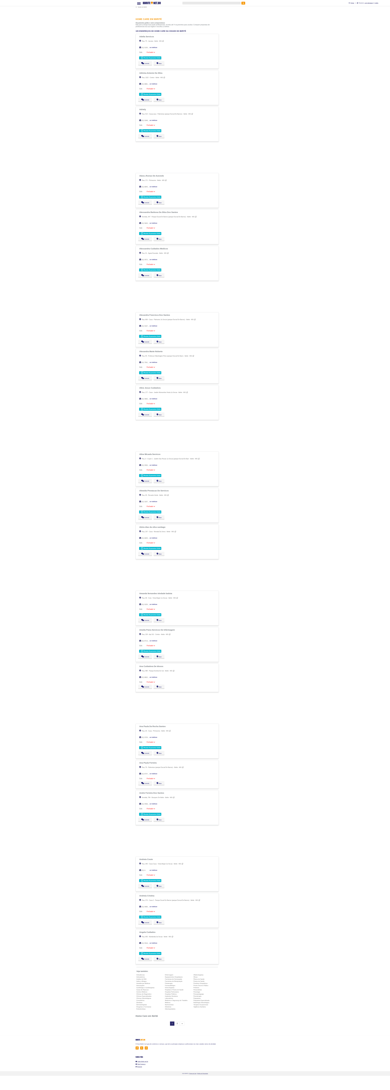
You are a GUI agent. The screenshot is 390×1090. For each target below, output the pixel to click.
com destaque (369, 3)
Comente (145, 63)
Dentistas (139, 1002)
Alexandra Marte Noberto (151, 351)
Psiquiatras (197, 998)
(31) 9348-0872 (146, 120)
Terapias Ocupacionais (200, 1004)
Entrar (352, 3)
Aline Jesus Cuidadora (150, 388)
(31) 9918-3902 (146, 943)
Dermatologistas (141, 1004)
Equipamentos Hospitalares (174, 977)
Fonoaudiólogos (170, 985)
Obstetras (168, 1007)
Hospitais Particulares (172, 992)
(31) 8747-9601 (146, 774)
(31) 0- (143, 870)
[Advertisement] (178, 8)
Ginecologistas (169, 987)
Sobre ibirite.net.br (142, 1061)
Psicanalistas (197, 990)
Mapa (159, 63)
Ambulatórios (140, 977)
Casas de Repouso (142, 990)
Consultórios (140, 1000)
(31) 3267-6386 (146, 501)
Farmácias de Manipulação (173, 981)
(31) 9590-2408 (146, 465)
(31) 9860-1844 (146, 399)
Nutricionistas (169, 1004)
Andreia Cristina (147, 896)
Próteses (196, 987)
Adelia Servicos (146, 36)
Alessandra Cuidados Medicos (153, 248)
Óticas (195, 977)
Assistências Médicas (143, 983)
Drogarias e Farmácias (143, 1007)
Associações (140, 985)
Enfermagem (169, 975)
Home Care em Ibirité (147, 1016)
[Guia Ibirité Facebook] (138, 1048)
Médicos (167, 1002)
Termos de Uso (192, 1073)
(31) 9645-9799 (146, 223)
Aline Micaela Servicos (150, 454)
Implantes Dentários (171, 996)
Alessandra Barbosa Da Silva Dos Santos (158, 212)
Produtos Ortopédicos (200, 983)
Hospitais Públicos (171, 994)
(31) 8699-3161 (146, 538)
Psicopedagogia (198, 994)
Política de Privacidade (202, 1073)
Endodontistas (141, 1009)
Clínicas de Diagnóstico (143, 994)
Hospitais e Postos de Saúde (174, 990)
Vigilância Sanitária (199, 1007)
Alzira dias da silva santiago (152, 527)
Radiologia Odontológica (201, 1002)
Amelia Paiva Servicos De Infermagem (157, 630)
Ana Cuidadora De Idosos (151, 666)
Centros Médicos (141, 992)
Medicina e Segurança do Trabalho (176, 1000)
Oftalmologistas (198, 975)
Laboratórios (169, 998)
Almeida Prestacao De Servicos (154, 490)
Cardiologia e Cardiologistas (145, 987)
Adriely (142, 109)
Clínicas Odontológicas (143, 998)
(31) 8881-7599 (146, 84)
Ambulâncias (140, 975)
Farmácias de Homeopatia (173, 979)
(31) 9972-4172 (146, 259)
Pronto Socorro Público (200, 985)
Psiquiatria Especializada (201, 1000)
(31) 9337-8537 (146, 326)
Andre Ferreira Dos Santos (152, 793)
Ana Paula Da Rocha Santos (152, 726)
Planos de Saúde (198, 979)
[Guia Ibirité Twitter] (142, 1048)
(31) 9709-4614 (146, 737)
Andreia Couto (146, 859)
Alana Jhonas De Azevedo (151, 176)
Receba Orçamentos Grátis (152, 58)
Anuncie (139, 1066)
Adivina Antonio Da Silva (151, 73)
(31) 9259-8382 (146, 604)
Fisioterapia (168, 983)
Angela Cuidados (147, 932)
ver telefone (153, 47)
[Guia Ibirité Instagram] (147, 1048)
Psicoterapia (197, 996)
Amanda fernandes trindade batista (156, 593)
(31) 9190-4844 (146, 47)
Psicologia (196, 992)
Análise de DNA (141, 979)
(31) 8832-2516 (146, 677)
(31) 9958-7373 (146, 804)
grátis (376, 3)
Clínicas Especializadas (143, 996)
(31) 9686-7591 (146, 907)
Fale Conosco (141, 1064)
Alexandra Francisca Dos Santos (155, 315)
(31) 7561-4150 (146, 362)
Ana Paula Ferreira (148, 763)
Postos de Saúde (198, 981)
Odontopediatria (170, 1009)
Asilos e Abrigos (141, 981)
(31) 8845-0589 (146, 187)
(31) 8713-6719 (146, 641)
